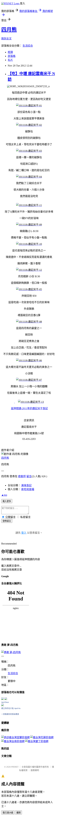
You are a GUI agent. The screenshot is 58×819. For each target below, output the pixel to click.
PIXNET (15, 767)
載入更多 (7, 501)
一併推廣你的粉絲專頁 (10, 714)
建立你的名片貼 (7, 708)
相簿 (10, 52)
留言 (29, 476)
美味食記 (26, 485)
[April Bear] (2, 705)
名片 (10, 60)
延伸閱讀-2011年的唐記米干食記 (29, 408)
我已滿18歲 (8, 812)
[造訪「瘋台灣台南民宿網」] (12, 741)
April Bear (5, 702)
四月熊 (9, 30)
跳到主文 (6, 38)
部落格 (11, 56)
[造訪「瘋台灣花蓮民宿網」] (41, 737)
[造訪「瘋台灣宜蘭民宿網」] (15, 737)
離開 (18, 812)
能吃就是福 (27, 489)
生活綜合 (28, 45)
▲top (4, 495)
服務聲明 (35, 770)
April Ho (17, 708)
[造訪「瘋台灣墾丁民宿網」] (36, 741)
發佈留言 (7, 521)
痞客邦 (22, 476)
